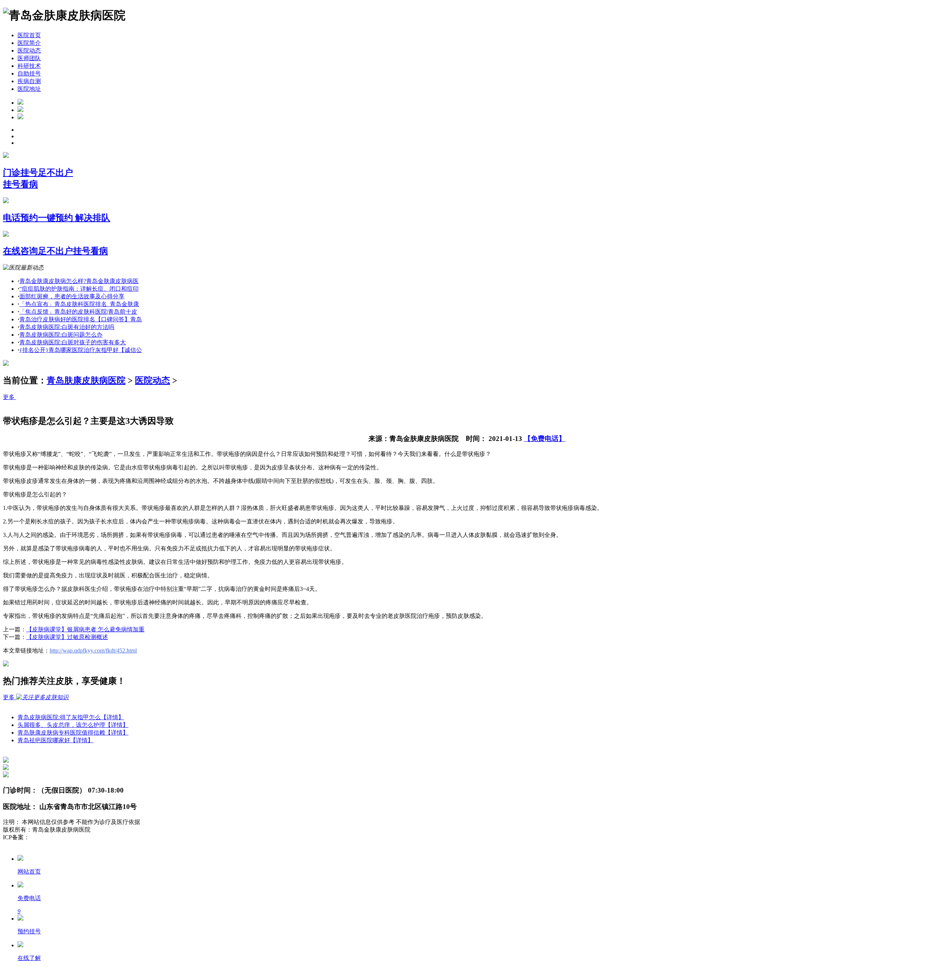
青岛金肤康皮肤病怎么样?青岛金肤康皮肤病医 (79, 281)
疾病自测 (29, 81)
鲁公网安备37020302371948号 (41, 845)
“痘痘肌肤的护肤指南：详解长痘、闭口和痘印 (79, 289)
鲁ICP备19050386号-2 (57, 837)
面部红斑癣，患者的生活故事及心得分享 (71, 296)
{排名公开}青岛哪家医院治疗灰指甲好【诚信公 (80, 350)
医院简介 (29, 43)
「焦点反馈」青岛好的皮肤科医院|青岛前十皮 (78, 312)
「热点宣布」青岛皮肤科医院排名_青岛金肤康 (79, 304)
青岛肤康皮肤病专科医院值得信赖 (73, 732)
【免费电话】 (545, 438)
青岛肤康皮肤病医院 (86, 380)
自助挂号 (29, 73)
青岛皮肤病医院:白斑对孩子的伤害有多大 (72, 342)
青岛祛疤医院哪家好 (55, 740)
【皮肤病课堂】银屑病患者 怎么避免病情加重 (85, 629)
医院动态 (29, 50)
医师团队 (29, 58)
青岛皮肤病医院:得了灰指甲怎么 (71, 717)
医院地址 (29, 89)
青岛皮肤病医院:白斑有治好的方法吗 (66, 327)
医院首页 (29, 35)
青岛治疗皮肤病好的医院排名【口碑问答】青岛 (80, 319)
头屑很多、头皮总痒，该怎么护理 (73, 725)
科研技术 (29, 66)
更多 (9, 397)
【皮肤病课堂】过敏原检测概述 (67, 637)
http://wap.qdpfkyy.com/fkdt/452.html (93, 650)
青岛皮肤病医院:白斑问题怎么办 (61, 335)
